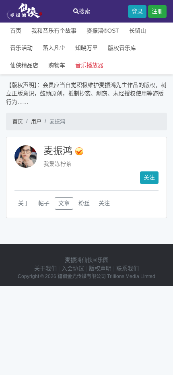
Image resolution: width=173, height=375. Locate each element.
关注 (149, 177)
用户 (36, 121)
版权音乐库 (122, 48)
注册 (157, 11)
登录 (137, 11)
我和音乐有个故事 (53, 30)
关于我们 (45, 268)
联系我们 (127, 268)
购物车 (56, 65)
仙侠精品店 (24, 65)
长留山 (137, 30)
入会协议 (73, 268)
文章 (64, 203)
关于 (23, 203)
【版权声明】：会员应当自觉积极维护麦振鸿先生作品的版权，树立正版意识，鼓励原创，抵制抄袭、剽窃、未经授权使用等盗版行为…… (86, 93)
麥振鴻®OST (102, 30)
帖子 (43, 203)
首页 (15, 30)
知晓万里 (86, 48)
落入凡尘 (54, 48)
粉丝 (84, 203)
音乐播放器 (89, 65)
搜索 (84, 11)
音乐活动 (21, 48)
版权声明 (100, 268)
